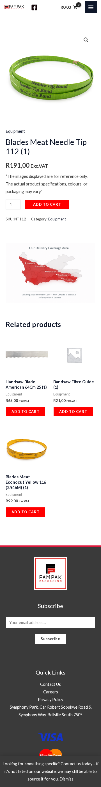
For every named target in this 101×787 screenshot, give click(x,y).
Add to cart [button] (26, 411)
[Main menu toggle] (91, 7)
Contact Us (50, 684)
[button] (86, 40)
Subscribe (50, 638)
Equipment (15, 131)
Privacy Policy (50, 699)
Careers (50, 691)
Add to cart (47, 204)
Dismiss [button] (66, 779)
